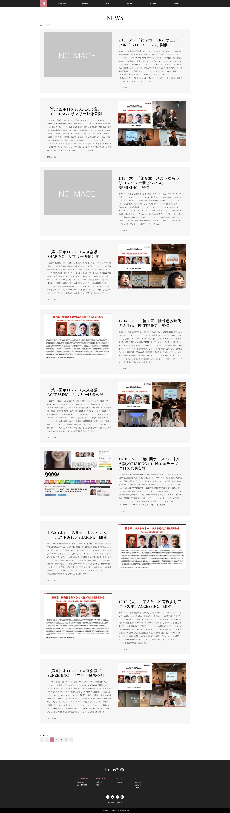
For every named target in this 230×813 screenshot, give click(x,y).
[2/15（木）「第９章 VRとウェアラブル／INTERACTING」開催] (78, 54)
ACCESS (153, 3)
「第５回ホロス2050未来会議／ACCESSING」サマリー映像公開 (75, 392)
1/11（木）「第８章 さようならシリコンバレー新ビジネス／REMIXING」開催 (149, 183)
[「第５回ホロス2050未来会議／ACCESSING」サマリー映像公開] (152, 404)
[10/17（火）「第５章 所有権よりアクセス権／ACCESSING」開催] (78, 615)
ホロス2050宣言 (82, 785)
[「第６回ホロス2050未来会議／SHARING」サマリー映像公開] (152, 266)
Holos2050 (62, 3)
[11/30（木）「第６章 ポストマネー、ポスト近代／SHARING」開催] (152, 546)
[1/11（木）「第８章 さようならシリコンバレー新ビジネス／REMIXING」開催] (78, 192)
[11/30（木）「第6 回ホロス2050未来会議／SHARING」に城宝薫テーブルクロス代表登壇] (78, 473)
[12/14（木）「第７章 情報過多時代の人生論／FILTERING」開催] (78, 335)
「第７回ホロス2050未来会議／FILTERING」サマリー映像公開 (74, 111)
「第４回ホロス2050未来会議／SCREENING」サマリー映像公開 (75, 673)
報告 (107, 3)
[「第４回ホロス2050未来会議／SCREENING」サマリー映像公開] (152, 685)
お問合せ (175, 3)
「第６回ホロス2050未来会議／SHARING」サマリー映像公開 (74, 254)
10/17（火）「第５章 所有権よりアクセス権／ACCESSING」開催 (150, 604)
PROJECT (130, 3)
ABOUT (137, 788)
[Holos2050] (43, 3)
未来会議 (85, 3)
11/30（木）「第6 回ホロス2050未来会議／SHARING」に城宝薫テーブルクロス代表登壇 (150, 463)
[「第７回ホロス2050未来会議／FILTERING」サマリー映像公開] (152, 123)
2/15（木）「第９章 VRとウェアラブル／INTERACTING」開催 (150, 42)
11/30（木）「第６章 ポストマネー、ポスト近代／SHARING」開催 (77, 534)
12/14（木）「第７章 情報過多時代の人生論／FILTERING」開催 (150, 323)
